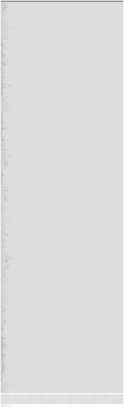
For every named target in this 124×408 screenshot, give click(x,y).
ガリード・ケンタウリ (4, 267)
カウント (2, 110)
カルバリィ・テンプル (4, 297)
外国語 (2, 56)
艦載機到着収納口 (4, 344)
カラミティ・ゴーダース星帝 (5, 258)
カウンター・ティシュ (4, 107)
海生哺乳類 (2, 63)
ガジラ (2, 146)
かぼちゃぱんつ (3, 232)
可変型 (2, 231)
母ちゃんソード (3, 21)
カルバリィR (3, 295)
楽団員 (2, 125)
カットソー (2, 204)
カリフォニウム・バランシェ (5, 279)
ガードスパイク (3, 24)
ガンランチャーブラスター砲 (5, 392)
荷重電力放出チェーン (4, 145)
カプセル (2, 224)
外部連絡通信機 (3, 87)
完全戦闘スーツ (3, 367)
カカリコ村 (2, 117)
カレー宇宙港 (3, 308)
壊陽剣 (2, 91)
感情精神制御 (3, 356)
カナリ (2, 215)
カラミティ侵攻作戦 (4, 260)
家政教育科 (2, 175)
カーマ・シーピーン (4, 34)
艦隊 (1, 374)
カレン (2, 313)
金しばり (2, 212)
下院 (1, 95)
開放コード (2, 89)
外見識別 (2, 53)
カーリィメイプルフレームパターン (6, 37)
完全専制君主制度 (4, 366)
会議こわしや (3, 50)
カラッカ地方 (3, 250)
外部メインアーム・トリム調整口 (6, 85)
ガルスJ (2, 288)
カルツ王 (2, 291)
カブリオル (2, 227)
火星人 (2, 176)
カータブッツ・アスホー (5, 19)
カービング (2, 31)
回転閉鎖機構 (3, 72)
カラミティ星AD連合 (4, 261)
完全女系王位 (3, 362)
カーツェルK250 (3, 22)
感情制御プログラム (4, 355)
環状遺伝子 (2, 352)
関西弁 (2, 348)
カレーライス (3, 309)
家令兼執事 (2, 307)
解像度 (2, 67)
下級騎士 (2, 119)
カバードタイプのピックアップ (6, 220)
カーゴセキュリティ (4, 14)
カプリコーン (3, 228)
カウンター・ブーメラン (5, 109)
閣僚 (1, 132)
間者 (1, 351)
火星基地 (2, 174)
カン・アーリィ (3, 333)
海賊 (1, 69)
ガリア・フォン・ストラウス (5, 266)
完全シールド (3, 361)
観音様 (2, 381)
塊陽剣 (2, 90)
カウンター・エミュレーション (6, 104)
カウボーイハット (4, 98)
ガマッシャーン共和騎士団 (5, 234)
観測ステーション (4, 373)
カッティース (3, 201)
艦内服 (2, 379)
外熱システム (3, 75)
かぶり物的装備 (3, 229)
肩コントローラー (4, 184)
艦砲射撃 (2, 390)
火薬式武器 (2, 247)
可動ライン (2, 208)
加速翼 (2, 180)
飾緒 (1, 135)
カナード (2, 211)
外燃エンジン (3, 77)
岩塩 (1, 336)
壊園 (1, 40)
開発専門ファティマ (4, 81)
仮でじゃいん (3, 277)
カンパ (2, 382)
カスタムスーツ (3, 153)
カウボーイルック (4, 100)
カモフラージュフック (4, 246)
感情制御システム (4, 354)
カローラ (2, 319)
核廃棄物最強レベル (4, 128)
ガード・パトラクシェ (4, 25)
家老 (1, 318)
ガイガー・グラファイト (5, 48)
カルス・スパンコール (4, 289)
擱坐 (1, 120)
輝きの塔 (2, 116)
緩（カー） (2, 2)
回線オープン (3, 66)
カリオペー (2, 272)
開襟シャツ (2, 52)
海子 (1, 59)
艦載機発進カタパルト (4, 346)
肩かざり (2, 182)
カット (2, 203)
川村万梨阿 (2, 329)
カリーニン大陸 (3, 270)
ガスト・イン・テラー (4, 167)
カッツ (2, 196)
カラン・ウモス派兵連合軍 (5, 265)
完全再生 (2, 360)
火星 (1, 171)
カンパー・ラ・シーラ (4, 383)
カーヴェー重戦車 (4, 4)
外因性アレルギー (4, 39)
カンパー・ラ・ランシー (5, 386)
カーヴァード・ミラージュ (5, 3)
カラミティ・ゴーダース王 (5, 256)
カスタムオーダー (4, 152)
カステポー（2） (3, 158)
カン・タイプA (3, 375)
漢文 (1, 389)
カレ (1, 305)
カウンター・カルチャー (5, 105)
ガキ (1, 118)
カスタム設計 (3, 155)
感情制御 (2, 353)
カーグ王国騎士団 (4, 6)
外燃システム (3, 79)
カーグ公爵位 (3, 9)
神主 (1, 380)
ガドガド (2, 210)
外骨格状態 (2, 57)
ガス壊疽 (2, 148)
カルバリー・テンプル (4, 298)
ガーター (2, 18)
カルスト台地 (3, 290)
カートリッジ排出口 (4, 28)
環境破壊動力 (3, 342)
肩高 (1, 183)
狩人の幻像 (2, 271)
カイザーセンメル (4, 58)
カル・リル (2, 304)
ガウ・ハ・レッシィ (4, 97)
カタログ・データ (4, 190)
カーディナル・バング (4, 23)
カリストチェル (3, 276)
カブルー (2, 230)
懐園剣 (2, 44)
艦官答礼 (2, 337)
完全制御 (2, 363)
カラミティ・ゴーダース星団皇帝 (6, 257)
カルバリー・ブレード (4, 300)
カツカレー (2, 192)
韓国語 (2, 343)
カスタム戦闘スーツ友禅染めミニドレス (7, 156)
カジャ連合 (2, 144)
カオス (2, 114)
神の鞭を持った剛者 (4, 240)
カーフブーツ (3, 33)
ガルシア (2, 286)
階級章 (2, 51)
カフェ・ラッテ (3, 222)
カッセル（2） (3, 194)
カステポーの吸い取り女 (5, 164)
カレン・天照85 (3, 315)
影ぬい (2, 134)
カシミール (2, 142)
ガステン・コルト (4, 166)
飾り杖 (2, 136)
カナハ (2, 214)
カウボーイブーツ (4, 99)
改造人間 (2, 68)
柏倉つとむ (2, 147)
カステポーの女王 (4, 163)
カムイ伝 (2, 242)
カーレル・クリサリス (4, 38)
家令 (1, 306)
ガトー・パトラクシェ (4, 209)
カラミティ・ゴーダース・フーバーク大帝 (7, 259)
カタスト (2, 186)
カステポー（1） (3, 157)
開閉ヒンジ (2, 88)
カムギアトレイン (4, 243)
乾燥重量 (2, 371)
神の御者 (2, 239)
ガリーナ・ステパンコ (4, 269)
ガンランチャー (3, 391)
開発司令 (2, 80)
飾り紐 (2, 137)
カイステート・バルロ (4, 61)
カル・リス (2, 303)
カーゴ (2, 12)
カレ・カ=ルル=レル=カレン (5, 310)
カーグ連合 (2, 11)
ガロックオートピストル (5, 322)
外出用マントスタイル (4, 60)
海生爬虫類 (2, 62)
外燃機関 (2, 78)
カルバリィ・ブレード (4, 299)
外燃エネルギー (3, 76)
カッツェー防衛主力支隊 (5, 199)
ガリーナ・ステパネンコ (5, 268)
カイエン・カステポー (4, 42)
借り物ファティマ (4, 281)
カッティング (3, 202)
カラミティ (2, 253)
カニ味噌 (2, 218)
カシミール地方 (3, 143)
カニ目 (2, 219)
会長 (1, 71)
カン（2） (2, 332)
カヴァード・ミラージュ (5, 96)
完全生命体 (2, 364)
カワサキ (2, 325)
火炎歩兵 (2, 113)
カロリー (2, 323)
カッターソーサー (4, 195)
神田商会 (2, 376)
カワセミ (2, 327)
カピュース (2, 221)
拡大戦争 (2, 124)
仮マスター (2, 280)
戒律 (1, 94)
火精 (1, 172)
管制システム (3, 357)
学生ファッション (4, 123)
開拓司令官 (2, 70)
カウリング (2, 101)
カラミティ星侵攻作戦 (4, 262)
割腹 (1, 205)
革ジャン (2, 326)
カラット (2, 251)
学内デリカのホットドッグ (5, 127)
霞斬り (2, 170)
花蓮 (1, 314)
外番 (1, 82)
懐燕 (1, 41)
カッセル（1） (3, 193)
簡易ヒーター (3, 335)
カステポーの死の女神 (4, 162)
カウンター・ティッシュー (5, 108)
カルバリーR (3, 296)
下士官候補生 (3, 139)
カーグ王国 (2, 5)
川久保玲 (2, 324)
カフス (2, 223)
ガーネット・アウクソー (5, 30)
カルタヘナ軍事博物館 (4, 189)
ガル (1, 284)
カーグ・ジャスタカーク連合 (5, 10)
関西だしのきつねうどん (5, 347)
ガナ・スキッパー (4, 213)
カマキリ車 (2, 233)
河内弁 (2, 328)
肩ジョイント (3, 185)
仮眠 (1, 241)
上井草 (2, 238)
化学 (1, 115)
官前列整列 (2, 370)
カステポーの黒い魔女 (4, 161)
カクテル (2, 126)
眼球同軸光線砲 (3, 338)
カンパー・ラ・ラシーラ (5, 385)
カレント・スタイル (4, 317)
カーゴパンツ (3, 15)
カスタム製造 (3, 154)
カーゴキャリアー (4, 13)
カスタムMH (3, 151)
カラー (2, 248)
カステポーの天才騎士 (4, 165)
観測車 (2, 372)
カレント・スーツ (4, 316)
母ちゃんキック (3, 20)
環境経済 (2, 341)
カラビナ (2, 252)
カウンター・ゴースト (4, 106)
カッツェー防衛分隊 (4, 200)
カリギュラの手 (3, 275)
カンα (2, 334)
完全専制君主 (3, 365)
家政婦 (2, 177)
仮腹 (1, 278)
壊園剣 (2, 43)
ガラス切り (2, 249)
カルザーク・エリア (4, 285)
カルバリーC (3, 294)
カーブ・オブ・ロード (4, 32)
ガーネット (2, 29)
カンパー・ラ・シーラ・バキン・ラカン (7, 384)
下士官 (2, 138)
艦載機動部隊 (3, 345)
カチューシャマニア (4, 191)
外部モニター (3, 86)
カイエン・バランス (4, 47)
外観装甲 (2, 49)
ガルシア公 (2, 287)
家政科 (2, 173)
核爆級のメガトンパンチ (5, 129)
